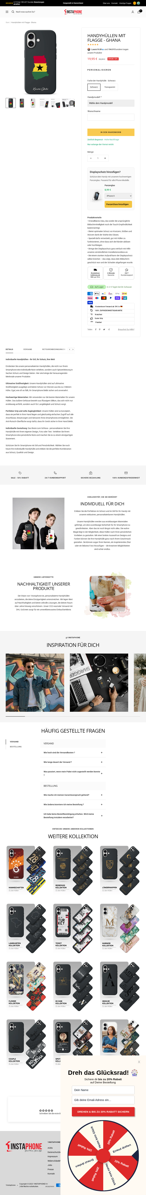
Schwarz (94, 87)
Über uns (106, 3)
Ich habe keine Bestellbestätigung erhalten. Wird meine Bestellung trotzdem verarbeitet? (69, 816)
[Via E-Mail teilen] (109, 329)
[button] (11, 103)
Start (7, 22)
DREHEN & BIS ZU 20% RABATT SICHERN (103, 1111)
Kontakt (114, 3)
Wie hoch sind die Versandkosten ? (59, 752)
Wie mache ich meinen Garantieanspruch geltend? (66, 795)
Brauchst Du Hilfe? (126, 329)
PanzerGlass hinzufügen (117, 204)
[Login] (132, 12)
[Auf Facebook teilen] (95, 329)
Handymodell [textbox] (95, 97)
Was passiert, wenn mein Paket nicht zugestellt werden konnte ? (72, 773)
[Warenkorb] (138, 12)
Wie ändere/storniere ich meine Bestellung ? (64, 804)
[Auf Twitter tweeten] (104, 329)
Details (9, 349)
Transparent (109, 87)
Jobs (50, 1165)
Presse (51, 1169)
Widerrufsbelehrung (56, 1161)
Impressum (53, 1156)
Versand (27, 349)
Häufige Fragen (125, 3)
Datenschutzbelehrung (58, 1152)
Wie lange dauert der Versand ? (58, 762)
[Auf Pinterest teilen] (99, 329)
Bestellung (16, 747)
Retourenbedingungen (53, 349)
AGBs (50, 1148)
